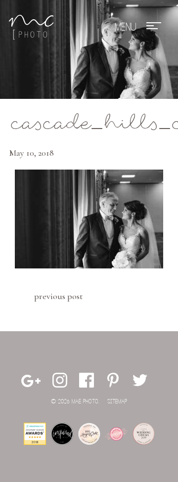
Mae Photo (31, 27)
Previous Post (58, 296)
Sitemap (117, 401)
